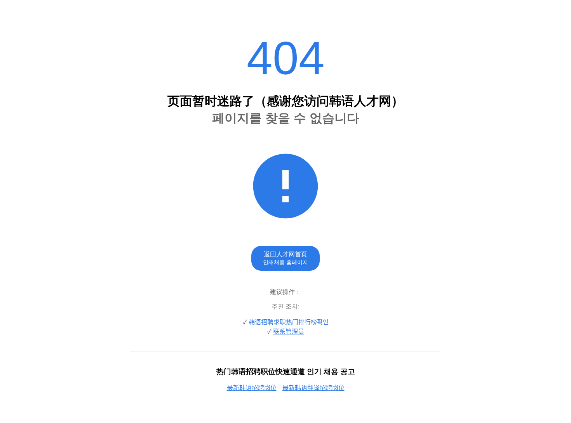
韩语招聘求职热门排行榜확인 (289, 322)
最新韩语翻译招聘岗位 (313, 388)
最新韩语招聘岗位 (252, 388)
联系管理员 (288, 331)
